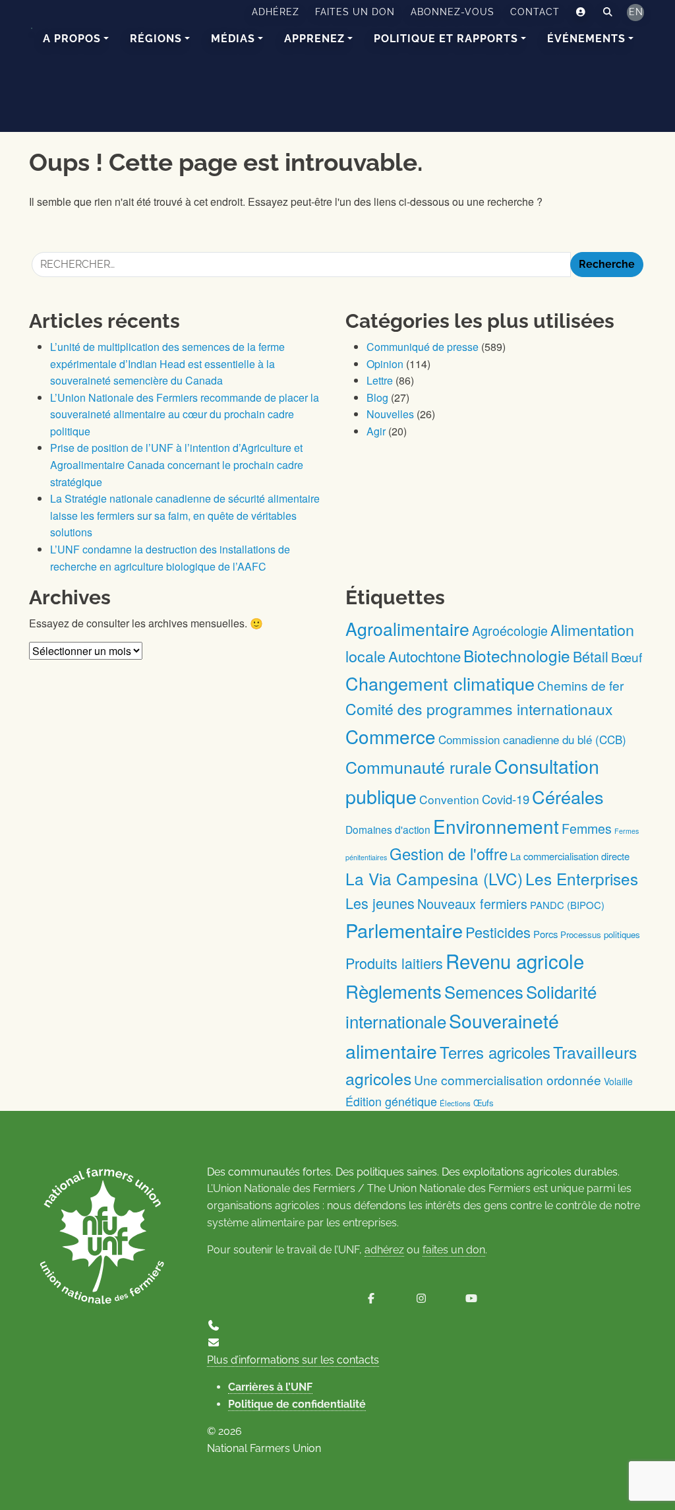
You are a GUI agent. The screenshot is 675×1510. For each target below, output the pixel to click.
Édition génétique (391, 1101)
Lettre (380, 380)
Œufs (483, 1102)
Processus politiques (600, 934)
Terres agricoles (495, 1051)
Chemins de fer (580, 685)
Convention (449, 799)
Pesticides (498, 932)
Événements (586, 38)
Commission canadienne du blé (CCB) (532, 739)
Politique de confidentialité (297, 1404)
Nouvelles (390, 414)
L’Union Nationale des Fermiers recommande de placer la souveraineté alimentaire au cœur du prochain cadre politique (184, 414)
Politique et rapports (446, 38)
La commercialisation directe (570, 856)
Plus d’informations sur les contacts (293, 1360)
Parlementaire (404, 929)
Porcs (545, 934)
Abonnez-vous (452, 12)
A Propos (72, 38)
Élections (455, 1103)
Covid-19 (505, 798)
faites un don (454, 1249)
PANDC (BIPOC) (567, 905)
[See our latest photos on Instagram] (421, 1298)
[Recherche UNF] (608, 12)
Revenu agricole (515, 960)
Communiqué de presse (423, 346)
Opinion (385, 363)
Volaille (618, 1081)
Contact (535, 12)
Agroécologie (510, 630)
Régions (156, 38)
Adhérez (275, 12)
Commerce (390, 736)
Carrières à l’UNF (270, 1387)
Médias (233, 38)
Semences (483, 991)
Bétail (590, 656)
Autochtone (424, 656)
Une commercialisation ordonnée (507, 1079)
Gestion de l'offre (449, 853)
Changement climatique (440, 683)
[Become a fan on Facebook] (371, 1298)
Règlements (393, 991)
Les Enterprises (581, 878)
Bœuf (626, 657)
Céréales (568, 796)
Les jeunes (380, 903)
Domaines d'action (387, 829)
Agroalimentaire (407, 628)
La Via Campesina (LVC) (434, 878)
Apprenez (314, 38)
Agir (376, 431)
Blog (377, 397)
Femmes (587, 828)
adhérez (384, 1249)
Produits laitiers (394, 963)
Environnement (496, 826)
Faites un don (355, 12)
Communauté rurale (418, 766)
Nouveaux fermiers (472, 903)
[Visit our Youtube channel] (471, 1298)
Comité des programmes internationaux (479, 709)
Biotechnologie (516, 655)
